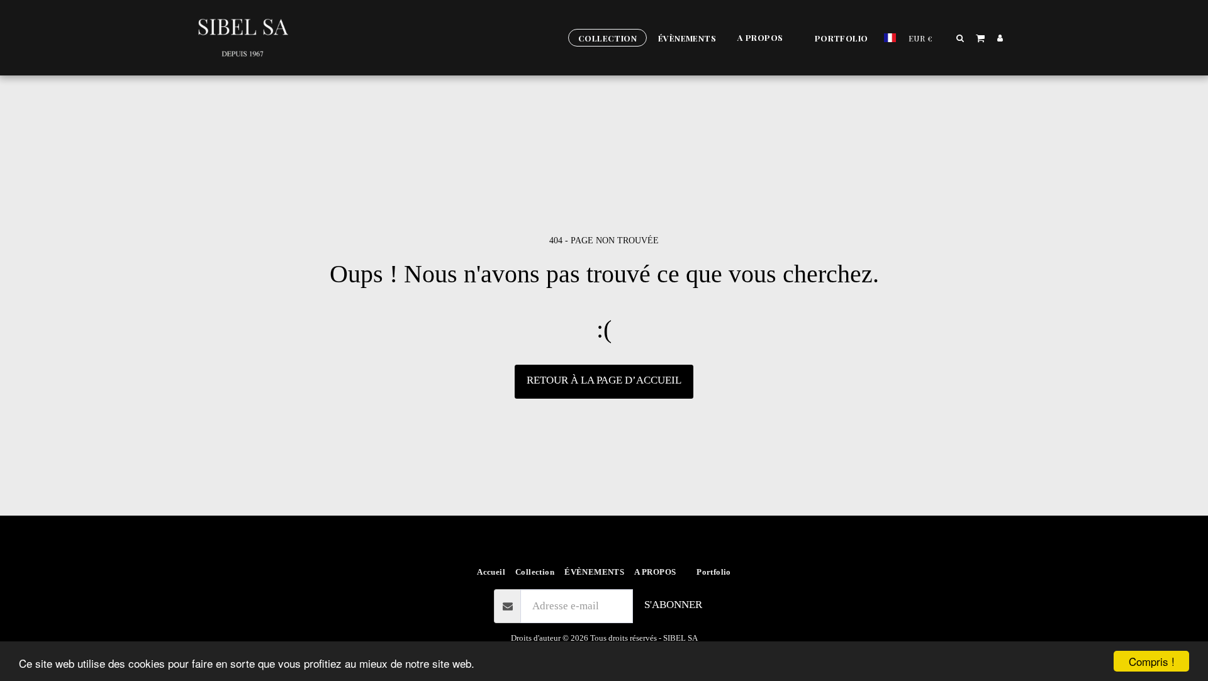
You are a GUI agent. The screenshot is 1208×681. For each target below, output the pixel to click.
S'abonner (673, 605)
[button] (765, 38)
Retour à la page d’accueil (604, 380)
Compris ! (1152, 661)
